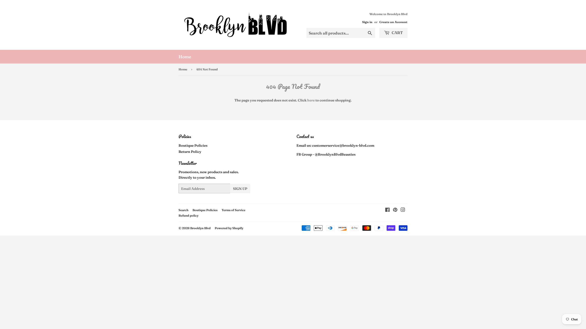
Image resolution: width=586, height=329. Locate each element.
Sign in (367, 22)
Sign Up (240, 188)
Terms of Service (233, 210)
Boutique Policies (193, 145)
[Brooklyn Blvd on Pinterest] (395, 210)
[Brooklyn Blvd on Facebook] (387, 210)
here (311, 100)
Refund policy (188, 215)
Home (185, 56)
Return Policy (190, 151)
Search (183, 210)
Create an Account (393, 22)
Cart (397, 32)
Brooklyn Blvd (200, 228)
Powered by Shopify (229, 228)
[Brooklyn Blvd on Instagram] (403, 210)
